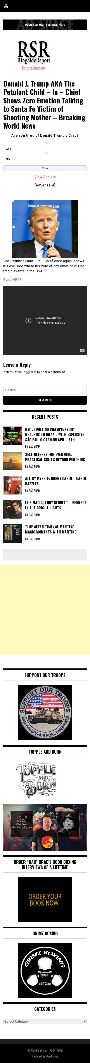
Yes (8, 149)
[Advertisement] (45, 610)
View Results (45, 177)
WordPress (52, 1056)
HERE (17, 280)
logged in (29, 372)
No (7, 159)
